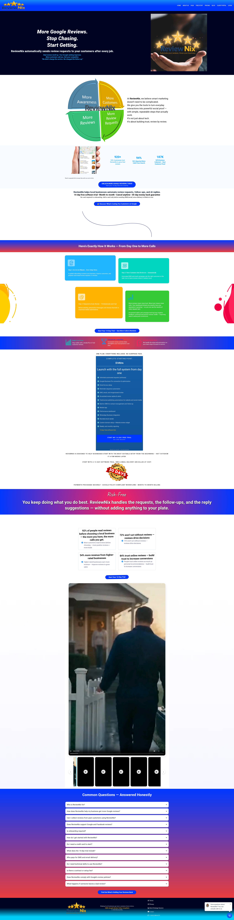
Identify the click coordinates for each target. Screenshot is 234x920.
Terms (151, 900)
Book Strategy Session (156, 908)
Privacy (152, 904)
